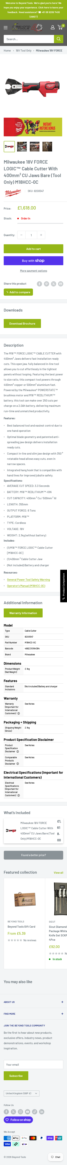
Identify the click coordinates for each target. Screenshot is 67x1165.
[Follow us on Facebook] (6, 1111)
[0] (60, 27)
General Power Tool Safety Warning (28, 579)
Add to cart (33, 248)
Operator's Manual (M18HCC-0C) (26, 585)
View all (58, 872)
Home (7, 50)
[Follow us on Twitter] (13, 1111)
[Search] (58, 39)
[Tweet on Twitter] (53, 283)
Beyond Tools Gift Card (21, 926)
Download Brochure (22, 323)
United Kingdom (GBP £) (18, 1093)
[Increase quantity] (41, 235)
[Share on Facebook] (39, 283)
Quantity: (9, 235)
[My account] (53, 27)
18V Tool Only (23, 50)
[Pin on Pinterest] (46, 283)
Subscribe (16, 1075)
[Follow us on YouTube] (27, 1111)
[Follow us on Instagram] (20, 1111)
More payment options (33, 270)
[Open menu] (5, 27)
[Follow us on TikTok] (34, 1111)
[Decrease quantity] (21, 235)
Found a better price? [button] (33, 855)
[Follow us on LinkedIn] (41, 1111)
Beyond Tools (16, 921)
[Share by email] (60, 283)
